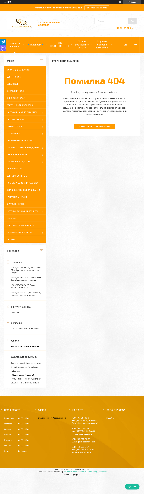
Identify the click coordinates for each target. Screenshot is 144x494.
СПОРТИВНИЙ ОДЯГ (16, 91)
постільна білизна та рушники (22, 183)
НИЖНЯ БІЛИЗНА (14, 168)
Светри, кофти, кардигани (20, 105)
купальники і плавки (17, 197)
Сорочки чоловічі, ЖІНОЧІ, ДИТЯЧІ (23, 147)
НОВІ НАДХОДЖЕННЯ (59, 44)
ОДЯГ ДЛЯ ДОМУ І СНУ (17, 176)
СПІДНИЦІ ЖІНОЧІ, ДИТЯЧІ (18, 161)
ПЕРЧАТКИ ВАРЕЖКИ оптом (20, 140)
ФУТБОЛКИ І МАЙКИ (16, 204)
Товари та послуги (14, 44)
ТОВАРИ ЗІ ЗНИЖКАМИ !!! (18, 70)
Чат (134, 487)
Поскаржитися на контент (73, 472)
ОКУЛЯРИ (11, 239)
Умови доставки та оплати (82, 44)
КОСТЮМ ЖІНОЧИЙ (15, 119)
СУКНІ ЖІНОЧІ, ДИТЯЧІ (17, 154)
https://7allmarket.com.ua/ (29, 363)
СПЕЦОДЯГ (12, 218)
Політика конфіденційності (96, 472)
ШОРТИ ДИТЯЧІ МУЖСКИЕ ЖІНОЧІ (22, 211)
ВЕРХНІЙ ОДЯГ (13, 84)
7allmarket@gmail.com (28, 367)
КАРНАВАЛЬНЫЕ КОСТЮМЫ (19, 232)
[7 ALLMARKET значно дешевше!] (21, 28)
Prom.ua (85, 469)
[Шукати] (132, 21)
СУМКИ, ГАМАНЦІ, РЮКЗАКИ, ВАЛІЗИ (23, 190)
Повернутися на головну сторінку (94, 126)
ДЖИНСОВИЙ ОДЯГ (15, 98)
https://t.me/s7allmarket (22, 375)
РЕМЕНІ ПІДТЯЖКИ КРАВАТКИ (20, 225)
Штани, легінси (14, 126)
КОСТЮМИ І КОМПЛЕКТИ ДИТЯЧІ (22, 112)
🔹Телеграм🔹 (35, 44)
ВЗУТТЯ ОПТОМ (14, 77)
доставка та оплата (97, 7)
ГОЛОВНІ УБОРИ (14, 133)
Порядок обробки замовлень (101, 44)
